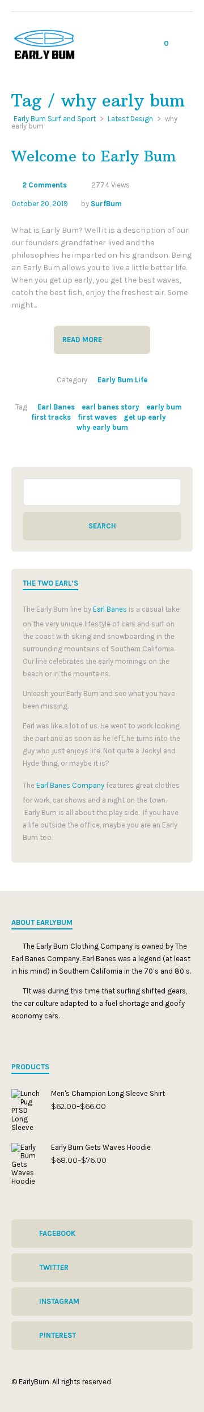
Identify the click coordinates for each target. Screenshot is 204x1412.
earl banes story (110, 407)
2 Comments (45, 185)
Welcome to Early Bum (93, 156)
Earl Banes (56, 407)
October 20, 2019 (39, 203)
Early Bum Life (122, 380)
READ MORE (82, 339)
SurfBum (106, 203)
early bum (164, 407)
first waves (97, 417)
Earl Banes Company (70, 785)
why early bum (102, 427)
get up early (145, 417)
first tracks (51, 417)
